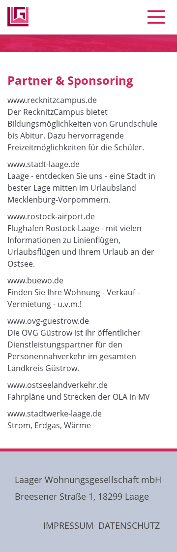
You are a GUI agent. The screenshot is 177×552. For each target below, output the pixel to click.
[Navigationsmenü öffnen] (156, 17)
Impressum (68, 525)
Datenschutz (129, 525)
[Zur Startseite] (18, 2)
